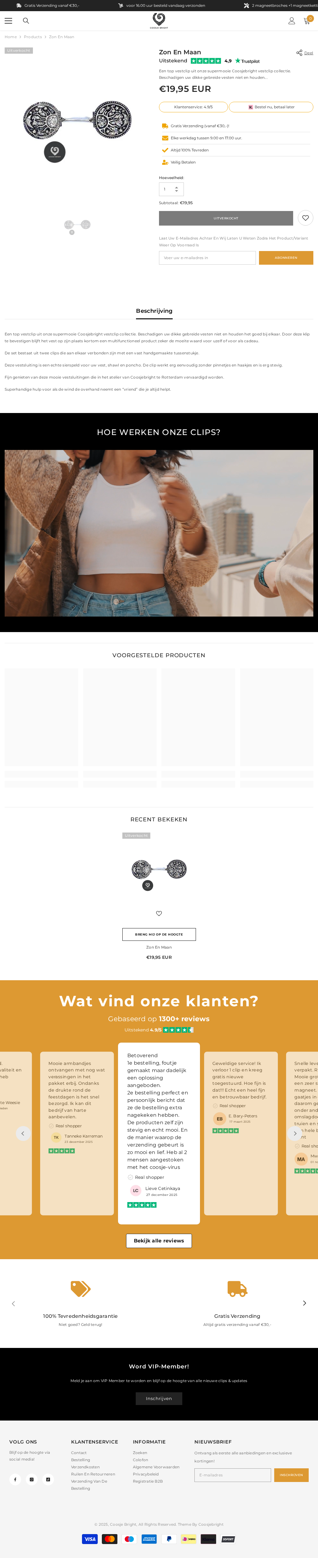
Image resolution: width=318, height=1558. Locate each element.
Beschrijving (154, 311)
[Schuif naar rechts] (304, 1303)
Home (11, 36)
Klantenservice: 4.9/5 (193, 107)
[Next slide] (294, 1133)
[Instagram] (32, 1479)
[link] (305, 218)
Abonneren (286, 258)
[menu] (8, 21)
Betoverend (62, 1063)
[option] (77, 119)
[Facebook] (15, 1479)
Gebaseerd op (159, 1019)
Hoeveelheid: (171, 177)
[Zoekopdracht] (26, 21)
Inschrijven (159, 1398)
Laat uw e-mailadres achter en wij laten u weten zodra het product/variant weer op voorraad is (233, 241)
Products (33, 36)
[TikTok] (48, 1479)
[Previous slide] (23, 1133)
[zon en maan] (159, 869)
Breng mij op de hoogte (159, 934)
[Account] (291, 20)
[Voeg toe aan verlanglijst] (159, 913)
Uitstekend (173, 61)
